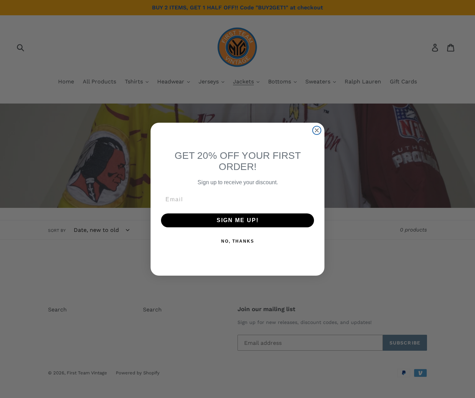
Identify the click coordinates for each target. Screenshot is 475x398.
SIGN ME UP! (238, 220)
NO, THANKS (237, 241)
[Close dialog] (317, 130)
